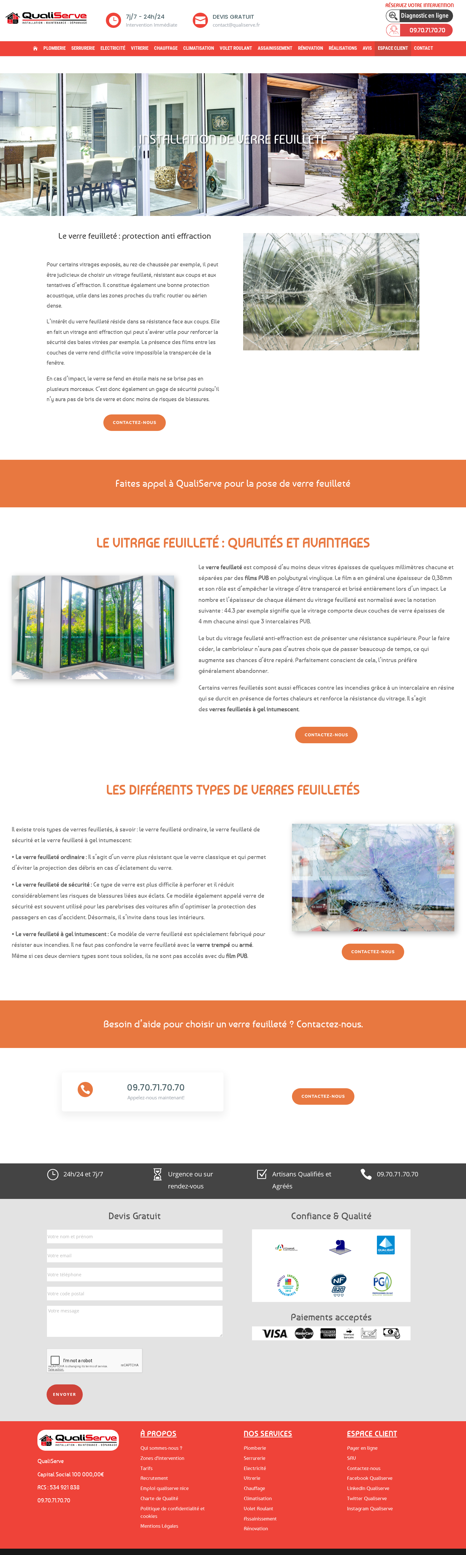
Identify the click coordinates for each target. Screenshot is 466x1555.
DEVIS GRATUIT (233, 17)
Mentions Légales (159, 1526)
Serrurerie (83, 48)
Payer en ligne (362, 1448)
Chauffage (166, 48)
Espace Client (393, 48)
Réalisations (343, 48)
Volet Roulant (258, 1508)
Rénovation (310, 48)
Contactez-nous (134, 423)
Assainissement (275, 48)
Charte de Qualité (159, 1498)
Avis (367, 48)
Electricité (112, 48)
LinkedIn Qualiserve (368, 1488)
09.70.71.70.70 (156, 1087)
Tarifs (146, 1468)
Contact (423, 48)
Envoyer (64, 1394)
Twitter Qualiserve (367, 1498)
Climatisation (198, 48)
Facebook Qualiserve (369, 1478)
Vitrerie (139, 48)
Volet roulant (236, 48)
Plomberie (54, 48)
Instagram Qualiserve (370, 1508)
